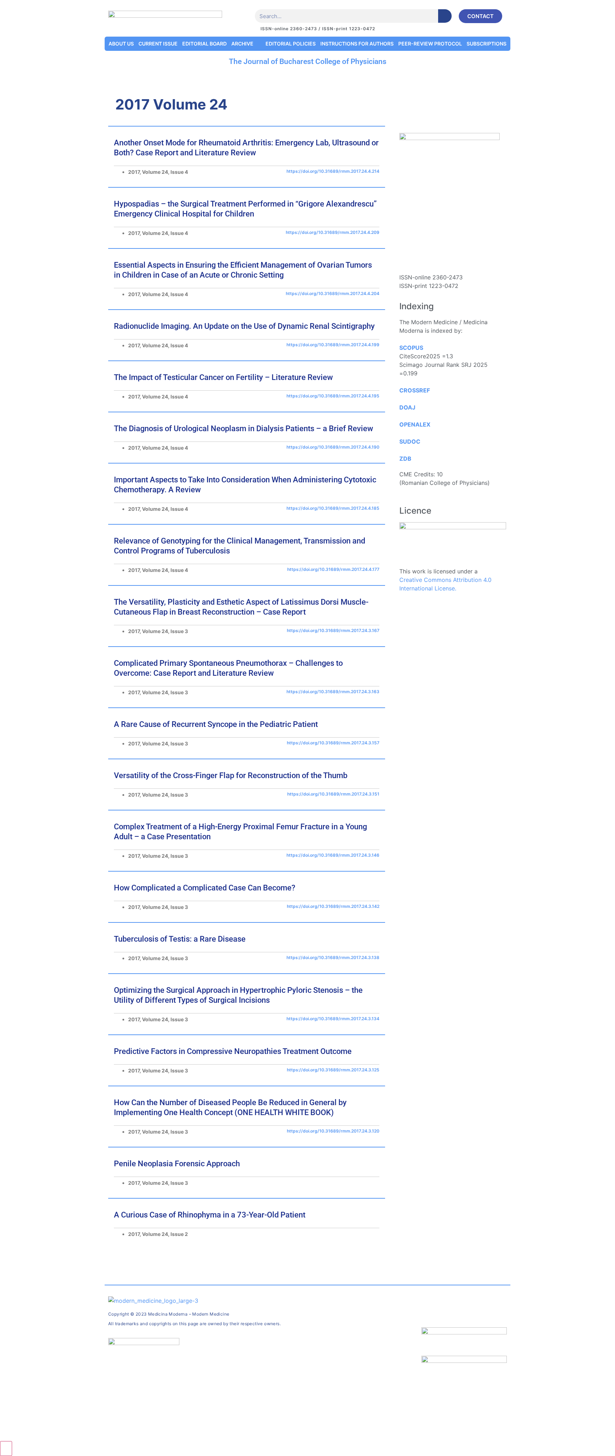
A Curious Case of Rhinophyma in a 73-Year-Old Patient (209, 1214)
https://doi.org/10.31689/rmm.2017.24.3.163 (333, 691)
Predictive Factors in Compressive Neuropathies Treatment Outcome (233, 1051)
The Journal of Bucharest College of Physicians (308, 61)
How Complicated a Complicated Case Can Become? (204, 887)
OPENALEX (414, 424)
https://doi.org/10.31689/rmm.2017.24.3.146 (333, 855)
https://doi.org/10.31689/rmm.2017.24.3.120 (333, 1131)
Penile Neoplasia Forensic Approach (177, 1163)
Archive (242, 44)
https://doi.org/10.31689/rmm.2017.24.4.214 (333, 171)
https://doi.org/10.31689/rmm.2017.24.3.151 (333, 794)
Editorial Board (204, 44)
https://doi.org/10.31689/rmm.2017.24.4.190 (333, 447)
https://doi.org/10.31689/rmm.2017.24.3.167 (333, 630)
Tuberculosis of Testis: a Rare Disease (180, 939)
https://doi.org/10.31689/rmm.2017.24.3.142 (333, 906)
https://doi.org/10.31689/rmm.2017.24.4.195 (333, 395)
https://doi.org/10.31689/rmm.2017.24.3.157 (333, 742)
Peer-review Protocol (430, 44)
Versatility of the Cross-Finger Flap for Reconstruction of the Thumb (230, 775)
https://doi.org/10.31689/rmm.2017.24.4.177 (333, 569)
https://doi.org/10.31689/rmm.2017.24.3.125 (333, 1069)
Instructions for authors (357, 44)
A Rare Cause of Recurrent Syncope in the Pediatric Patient (216, 724)
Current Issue (158, 44)
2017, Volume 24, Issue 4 (158, 172)
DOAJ (407, 407)
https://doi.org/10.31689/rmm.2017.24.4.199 (333, 344)
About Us (121, 44)
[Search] (445, 16)
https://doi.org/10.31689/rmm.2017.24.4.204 (332, 293)
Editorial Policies (291, 44)
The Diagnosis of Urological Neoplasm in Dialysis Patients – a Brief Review (243, 428)
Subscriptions (486, 44)
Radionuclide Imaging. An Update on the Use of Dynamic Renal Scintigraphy (244, 326)
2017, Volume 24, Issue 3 (158, 631)
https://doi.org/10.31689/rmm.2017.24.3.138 (333, 957)
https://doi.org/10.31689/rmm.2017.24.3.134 (333, 1018)
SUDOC (409, 441)
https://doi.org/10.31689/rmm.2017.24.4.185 (333, 508)
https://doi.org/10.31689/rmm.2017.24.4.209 (332, 232)
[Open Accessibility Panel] (6, 1448)
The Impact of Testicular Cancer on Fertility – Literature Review (223, 377)
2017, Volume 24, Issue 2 (158, 1234)
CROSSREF (414, 390)
